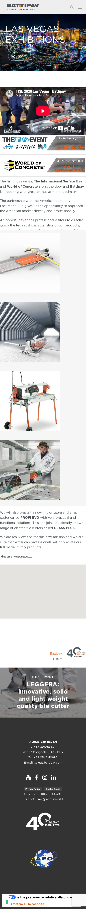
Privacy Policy (32, 789)
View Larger (44, 260)
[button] (82, 7)
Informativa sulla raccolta (24, 904)
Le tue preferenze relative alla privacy (45, 897)
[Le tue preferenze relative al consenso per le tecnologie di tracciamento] (7, 902)
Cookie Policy (53, 789)
